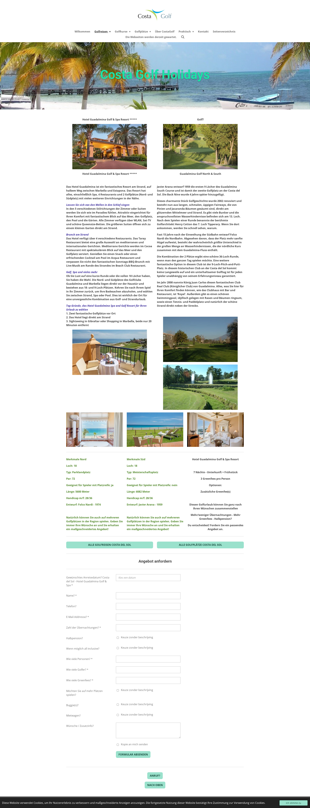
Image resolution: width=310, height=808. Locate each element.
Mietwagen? (73, 715)
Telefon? (71, 606)
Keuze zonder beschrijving (137, 637)
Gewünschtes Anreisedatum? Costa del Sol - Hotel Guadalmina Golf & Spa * (87, 581)
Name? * (71, 595)
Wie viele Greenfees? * (79, 680)
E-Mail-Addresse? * (77, 617)
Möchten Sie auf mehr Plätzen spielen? (84, 693)
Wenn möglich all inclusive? (82, 648)
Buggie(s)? (72, 705)
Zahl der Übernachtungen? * (83, 627)
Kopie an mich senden (134, 744)
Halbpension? (74, 638)
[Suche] (182, 36)
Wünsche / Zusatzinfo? (80, 726)
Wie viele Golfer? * (77, 669)
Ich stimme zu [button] (293, 802)
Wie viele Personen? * (79, 659)
